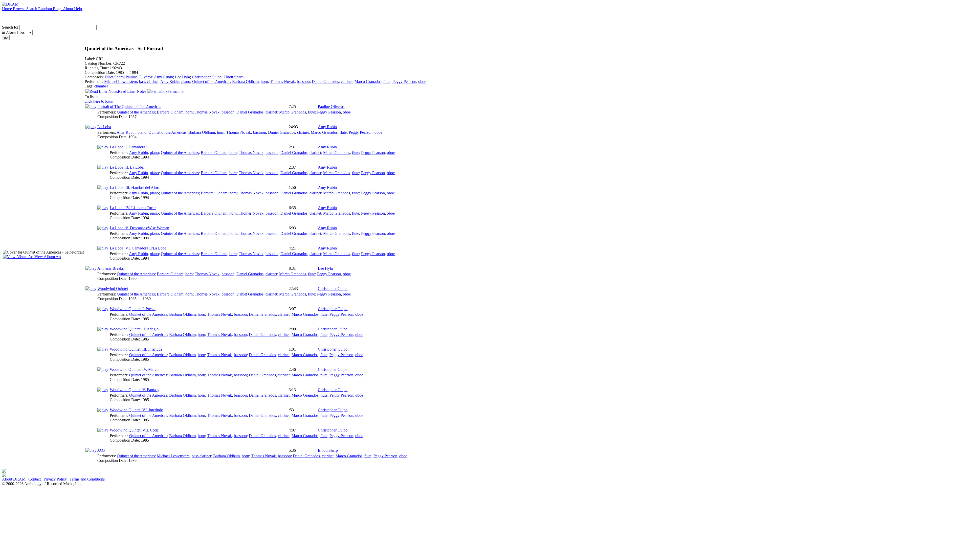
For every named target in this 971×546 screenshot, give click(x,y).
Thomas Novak (282, 81)
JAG (101, 450)
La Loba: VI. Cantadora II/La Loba (138, 248)
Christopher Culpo (207, 77)
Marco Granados (368, 81)
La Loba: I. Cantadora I (128, 147)
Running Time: (97, 68)
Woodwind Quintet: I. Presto (133, 309)
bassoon (303, 81)
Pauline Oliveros (139, 77)
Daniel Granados (325, 81)
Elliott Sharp (234, 77)
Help (78, 9)
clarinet (346, 81)
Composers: (95, 77)
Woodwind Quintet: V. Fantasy (134, 390)
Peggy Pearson (404, 81)
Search (32, 9)
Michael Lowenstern (120, 81)
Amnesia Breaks (110, 268)
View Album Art (47, 257)
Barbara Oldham (245, 81)
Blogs (58, 9)
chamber (101, 86)
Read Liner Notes (132, 91)
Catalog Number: (99, 63)
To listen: (92, 97)
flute (386, 81)
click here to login (99, 101)
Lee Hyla (182, 77)
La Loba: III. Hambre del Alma (135, 187)
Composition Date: (100, 72)
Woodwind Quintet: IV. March (134, 369)
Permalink (175, 91)
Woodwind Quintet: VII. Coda (134, 430)
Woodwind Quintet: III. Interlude (136, 349)
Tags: (89, 86)
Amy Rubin (163, 77)
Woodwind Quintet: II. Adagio (134, 329)
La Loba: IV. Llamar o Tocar (133, 208)
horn (264, 81)
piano (185, 81)
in (3, 32)
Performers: (94, 81)
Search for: (10, 27)
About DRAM (14, 479)
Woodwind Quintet (112, 288)
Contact (34, 479)
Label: (90, 59)
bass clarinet (149, 81)
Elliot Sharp (114, 77)
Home (7, 9)
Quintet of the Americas (211, 81)
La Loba (104, 127)
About (68, 9)
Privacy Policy (55, 479)
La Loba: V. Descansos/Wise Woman (139, 228)
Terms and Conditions (87, 479)
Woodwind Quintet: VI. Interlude (136, 410)
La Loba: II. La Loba (127, 167)
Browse (19, 9)
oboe (422, 81)
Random (45, 9)
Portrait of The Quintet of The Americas (129, 106)
